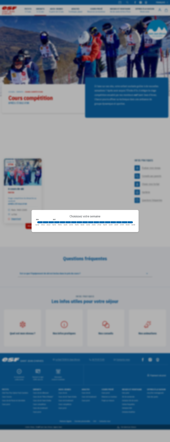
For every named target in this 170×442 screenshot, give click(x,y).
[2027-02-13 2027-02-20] (90, 222)
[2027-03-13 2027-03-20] (113, 222)
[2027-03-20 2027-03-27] (119, 222)
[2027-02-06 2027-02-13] (85, 222)
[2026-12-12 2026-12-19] (40, 222)
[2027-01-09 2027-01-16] (62, 222)
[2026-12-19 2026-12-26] (45, 222)
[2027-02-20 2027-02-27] (96, 222)
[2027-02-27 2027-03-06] (102, 222)
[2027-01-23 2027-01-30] (73, 222)
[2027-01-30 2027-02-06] (79, 222)
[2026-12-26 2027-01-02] (51, 222)
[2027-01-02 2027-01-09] (57, 222)
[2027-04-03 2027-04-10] (130, 222)
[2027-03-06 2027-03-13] (107, 222)
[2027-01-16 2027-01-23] (68, 222)
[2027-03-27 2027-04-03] (124, 222)
